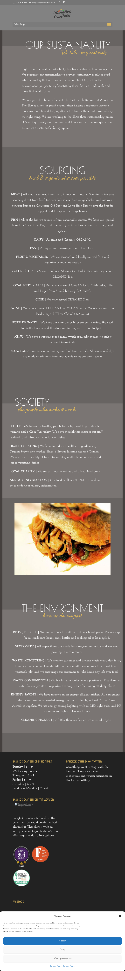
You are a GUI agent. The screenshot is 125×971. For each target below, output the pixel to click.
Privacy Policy (56, 966)
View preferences (62, 958)
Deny (62, 950)
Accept (62, 941)
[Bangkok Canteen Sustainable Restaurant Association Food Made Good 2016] (21, 866)
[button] (120, 916)
